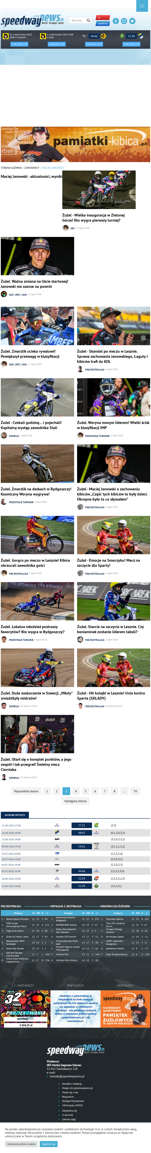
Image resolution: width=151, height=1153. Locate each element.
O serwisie (67, 1115)
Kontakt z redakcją (71, 1083)
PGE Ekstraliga (94, 369)
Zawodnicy (31, 168)
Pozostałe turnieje (97, 436)
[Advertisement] (75, 97)
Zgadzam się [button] (48, 1144)
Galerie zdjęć (69, 1119)
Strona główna (11, 168)
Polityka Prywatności (73, 1101)
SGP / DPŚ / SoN (18, 294)
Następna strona (75, 801)
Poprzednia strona (26, 791)
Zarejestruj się (69, 1110)
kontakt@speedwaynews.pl (67, 1076)
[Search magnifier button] (88, 20)
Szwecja (14, 436)
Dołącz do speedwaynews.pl (77, 1088)
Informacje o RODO (72, 1105)
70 (135, 791)
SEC (73, 228)
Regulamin (68, 1096)
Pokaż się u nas (70, 1092)
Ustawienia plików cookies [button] (21, 1144)
